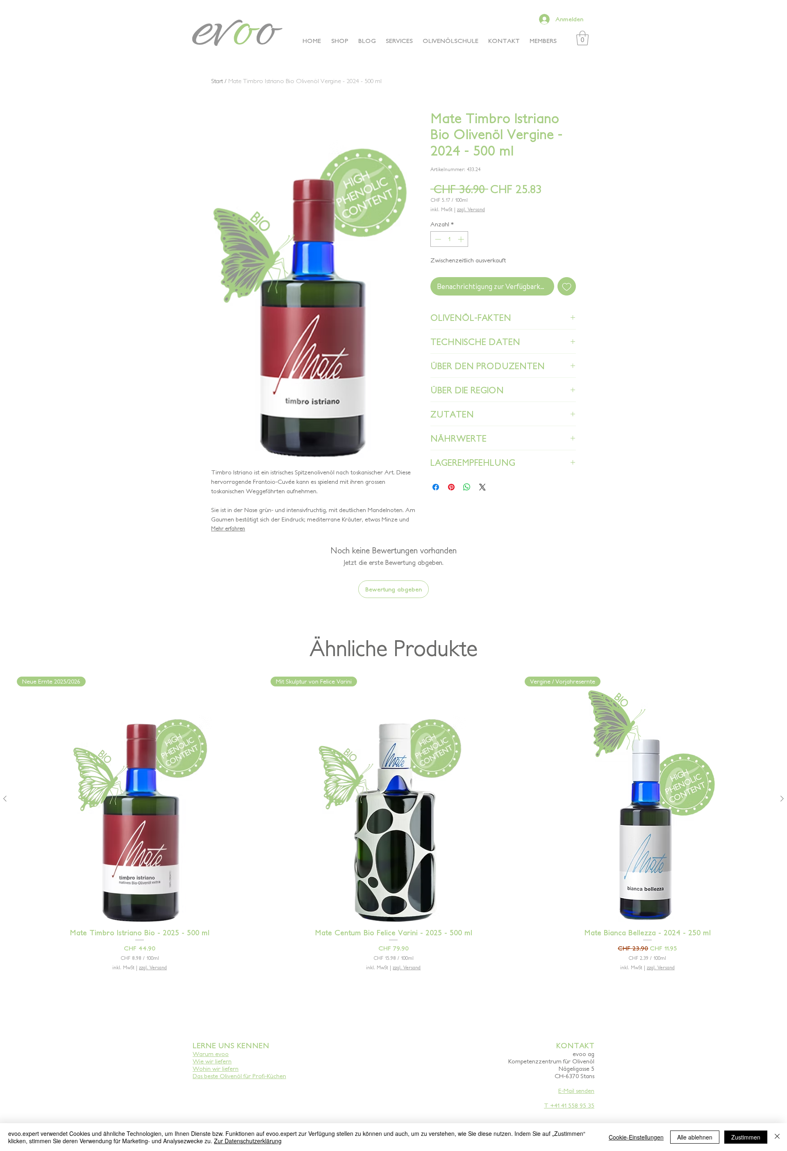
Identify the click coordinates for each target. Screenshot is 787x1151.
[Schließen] (777, 1137)
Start (217, 80)
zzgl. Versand (471, 209)
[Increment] (461, 239)
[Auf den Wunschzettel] (566, 286)
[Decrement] (437, 239)
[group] (393, 839)
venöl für (239, 1075)
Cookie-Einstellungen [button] (636, 1137)
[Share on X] (482, 487)
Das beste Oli (210, 1075)
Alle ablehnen (694, 1137)
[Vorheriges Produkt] (5, 798)
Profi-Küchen (268, 1075)
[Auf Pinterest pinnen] (451, 487)
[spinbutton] (449, 239)
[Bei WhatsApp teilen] (467, 487)
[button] (582, 38)
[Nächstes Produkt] (782, 798)
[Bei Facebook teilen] (436, 487)
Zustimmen (745, 1137)
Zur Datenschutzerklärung (248, 1141)
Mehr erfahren (228, 528)
